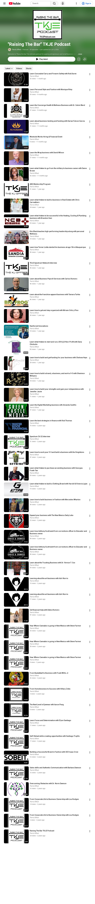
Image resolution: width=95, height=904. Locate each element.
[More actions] (89, 74)
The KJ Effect (16, 49)
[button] (47, 24)
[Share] (84, 59)
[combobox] (41, 3)
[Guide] (4, 3)
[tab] (19, 68)
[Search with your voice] (62, 3)
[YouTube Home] (14, 3)
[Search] (54, 3)
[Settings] (76, 3)
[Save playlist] (78, 59)
